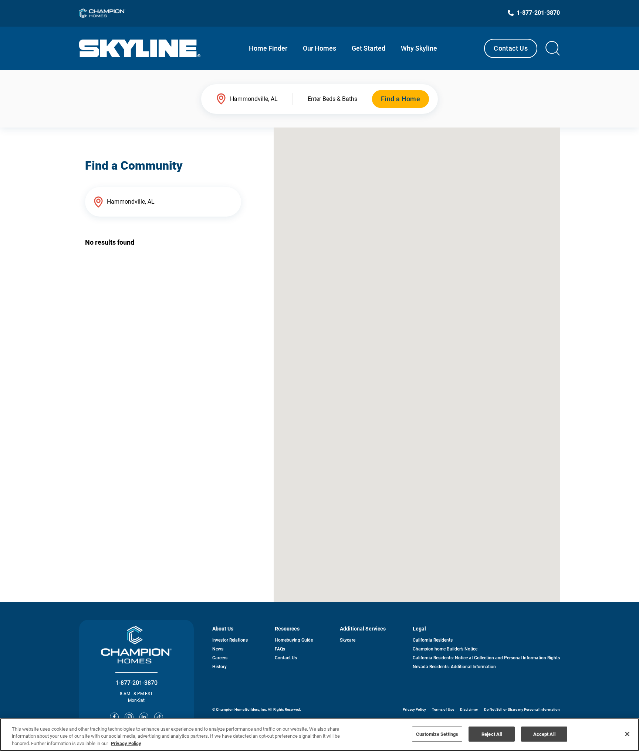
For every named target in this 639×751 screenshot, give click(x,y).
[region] (319, 734)
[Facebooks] (114, 717)
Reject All (491, 734)
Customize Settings (437, 734)
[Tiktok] (158, 717)
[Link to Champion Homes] (102, 13)
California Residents (433, 640)
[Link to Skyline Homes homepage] (140, 48)
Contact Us (511, 48)
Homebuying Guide (294, 640)
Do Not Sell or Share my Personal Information (522, 709)
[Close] (627, 734)
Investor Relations (230, 640)
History (219, 666)
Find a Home (400, 99)
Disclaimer (469, 709)
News (217, 649)
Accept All (544, 734)
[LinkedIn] (143, 717)
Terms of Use (443, 709)
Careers (219, 657)
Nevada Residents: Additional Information (454, 666)
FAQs (280, 649)
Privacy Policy (414, 709)
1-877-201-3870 (136, 682)
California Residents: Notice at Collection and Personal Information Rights (486, 657)
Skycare (347, 640)
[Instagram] (129, 717)
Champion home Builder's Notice (445, 649)
